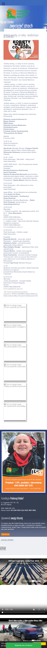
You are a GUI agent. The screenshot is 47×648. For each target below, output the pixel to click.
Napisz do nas (5, 534)
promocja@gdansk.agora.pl (13, 219)
